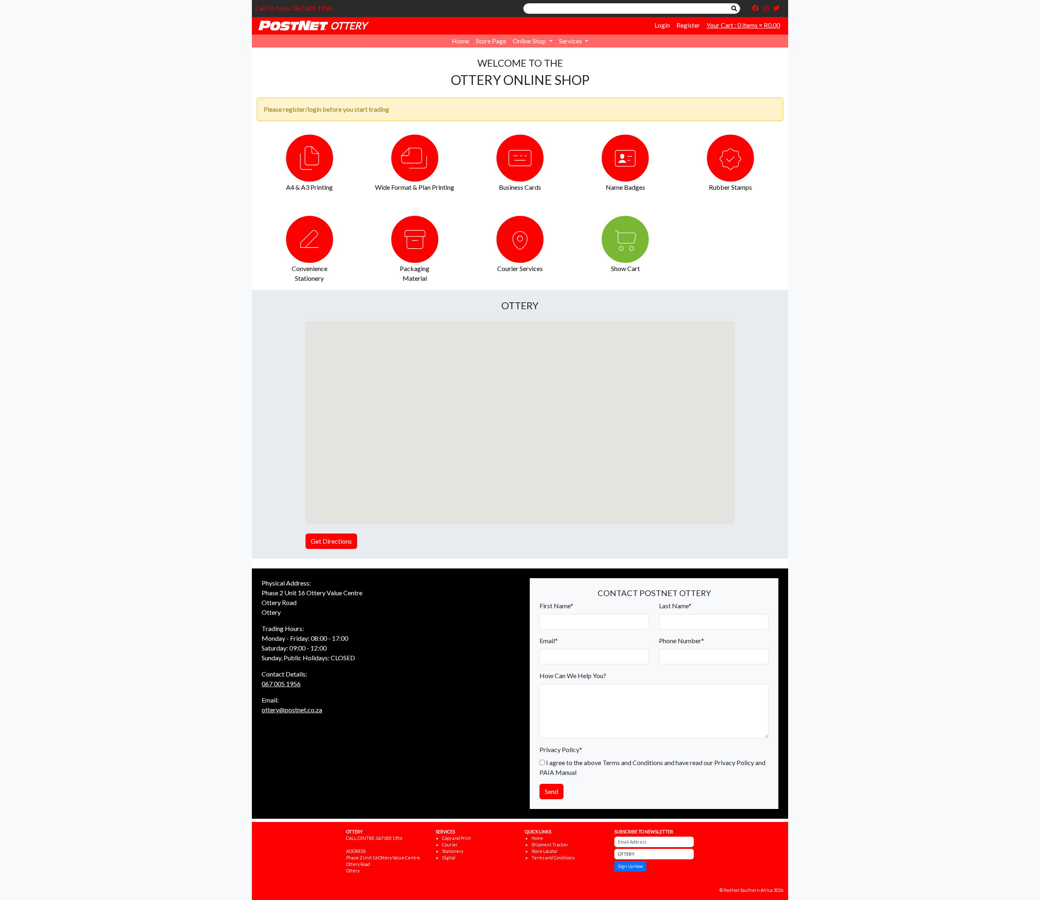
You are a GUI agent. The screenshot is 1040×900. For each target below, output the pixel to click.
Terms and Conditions (553, 857)
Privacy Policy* (561, 749)
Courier (450, 844)
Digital (448, 857)
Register (688, 25)
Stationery (452, 851)
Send (551, 791)
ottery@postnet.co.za (292, 709)
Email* (549, 640)
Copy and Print (456, 838)
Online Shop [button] (530, 41)
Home (460, 41)
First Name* (556, 605)
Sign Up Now (630, 866)
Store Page (491, 41)
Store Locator (544, 851)
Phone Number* (681, 640)
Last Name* (675, 605)
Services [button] (571, 41)
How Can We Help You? (573, 675)
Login (662, 25)
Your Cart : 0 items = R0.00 (743, 25)
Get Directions (331, 541)
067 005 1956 (281, 683)
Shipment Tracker (549, 844)
